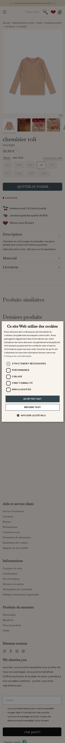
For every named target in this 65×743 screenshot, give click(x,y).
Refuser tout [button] (32, 407)
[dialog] (32, 371)
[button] (32, 415)
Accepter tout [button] (32, 398)
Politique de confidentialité (17, 356)
